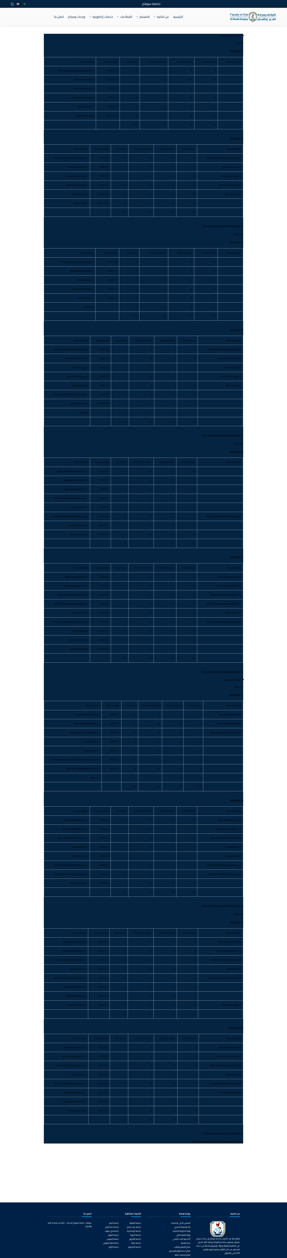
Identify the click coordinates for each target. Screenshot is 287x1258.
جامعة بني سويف (112, 1231)
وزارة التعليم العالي (183, 1235)
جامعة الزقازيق (135, 1239)
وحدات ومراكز (76, 16)
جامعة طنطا (136, 1243)
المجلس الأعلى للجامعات (180, 1223)
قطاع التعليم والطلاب (182, 1247)
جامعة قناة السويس (111, 1243)
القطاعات (126, 16)
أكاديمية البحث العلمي (181, 1239)
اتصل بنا (59, 16)
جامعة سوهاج (151, 3)
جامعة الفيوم (113, 1235)
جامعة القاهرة (135, 1223)
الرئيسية (178, 16)
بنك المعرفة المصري (182, 1227)
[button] (155, 17)
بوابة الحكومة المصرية (181, 1231)
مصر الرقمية (185, 1243)
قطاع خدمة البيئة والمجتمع (179, 1251)
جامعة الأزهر (114, 1247)
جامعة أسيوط (135, 1235)
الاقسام (145, 16)
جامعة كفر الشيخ (112, 1227)
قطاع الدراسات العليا (182, 1255)
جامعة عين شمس (133, 1227)
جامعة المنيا (114, 1223)
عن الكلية (163, 16)
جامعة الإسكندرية (134, 1231)
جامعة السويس (113, 1239)
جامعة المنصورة (134, 1247)
